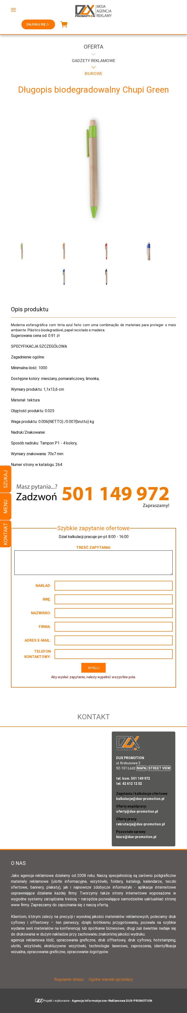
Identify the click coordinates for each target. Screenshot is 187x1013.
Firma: (45, 627)
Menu (6, 507)
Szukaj (6, 479)
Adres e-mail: (38, 640)
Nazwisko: (41, 613)
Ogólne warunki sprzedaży (111, 979)
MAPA (141, 768)
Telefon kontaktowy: (37, 654)
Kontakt (6, 534)
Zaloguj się (35, 24)
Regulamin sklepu (69, 979)
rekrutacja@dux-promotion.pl (140, 824)
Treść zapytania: (93, 547)
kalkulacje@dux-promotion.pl (140, 799)
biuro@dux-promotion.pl (136, 837)
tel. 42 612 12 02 (129, 784)
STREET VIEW (159, 768)
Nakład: (43, 585)
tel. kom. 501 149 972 (133, 778)
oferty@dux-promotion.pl (137, 811)
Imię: (47, 599)
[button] (13, 10)
